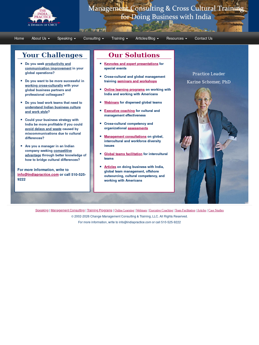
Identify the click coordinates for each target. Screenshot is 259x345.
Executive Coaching (161, 210)
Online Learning (124, 210)
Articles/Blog (146, 38)
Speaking (65, 38)
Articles (201, 210)
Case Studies (216, 210)
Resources (175, 38)
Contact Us (203, 38)
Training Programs (99, 210)
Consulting (92, 38)
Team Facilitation (185, 210)
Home (19, 38)
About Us (39, 38)
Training (118, 38)
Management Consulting (68, 210)
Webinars (141, 210)
